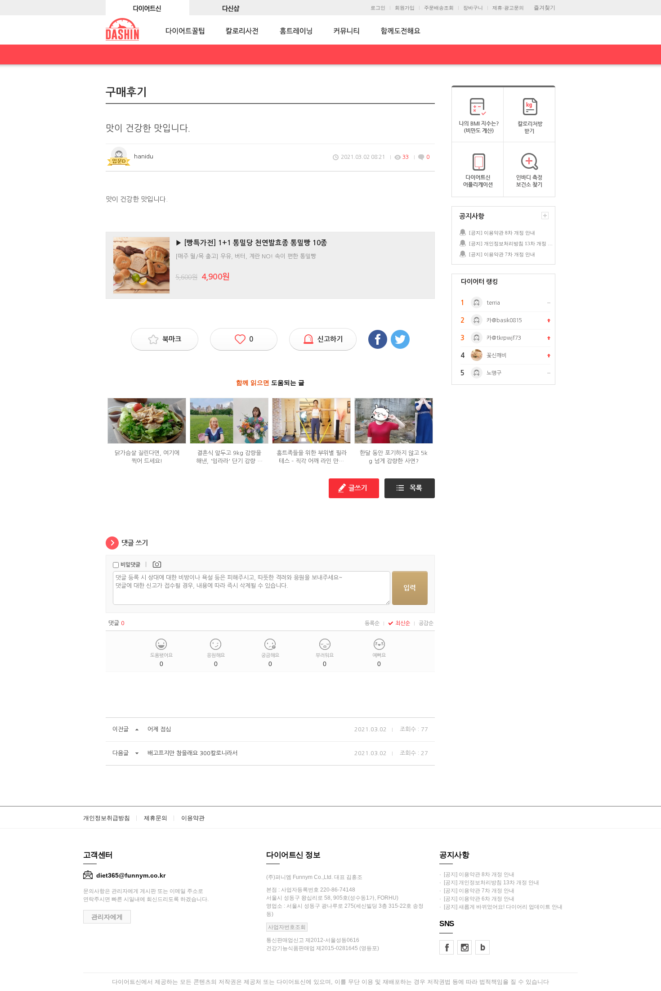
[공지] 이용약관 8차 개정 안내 (502, 232)
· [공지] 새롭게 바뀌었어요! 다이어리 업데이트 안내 (501, 907)
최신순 (402, 623)
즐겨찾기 (544, 7)
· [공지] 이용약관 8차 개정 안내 (476, 874)
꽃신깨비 (496, 355)
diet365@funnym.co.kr (130, 875)
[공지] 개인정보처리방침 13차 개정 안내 (511, 243)
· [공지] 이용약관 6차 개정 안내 (476, 899)
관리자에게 (107, 916)
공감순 (426, 623)
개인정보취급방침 (106, 818)
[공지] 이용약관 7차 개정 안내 (502, 254)
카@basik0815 (504, 320)
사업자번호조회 (287, 927)
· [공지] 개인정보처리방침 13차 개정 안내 (489, 882)
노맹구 (494, 373)
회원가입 (405, 7)
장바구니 (473, 7)
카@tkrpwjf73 (504, 338)
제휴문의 (155, 818)
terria (493, 303)
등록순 (372, 623)
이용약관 (193, 818)
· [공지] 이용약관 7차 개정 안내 (476, 890)
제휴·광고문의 (508, 7)
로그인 (378, 7)
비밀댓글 (130, 565)
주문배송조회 (439, 7)
